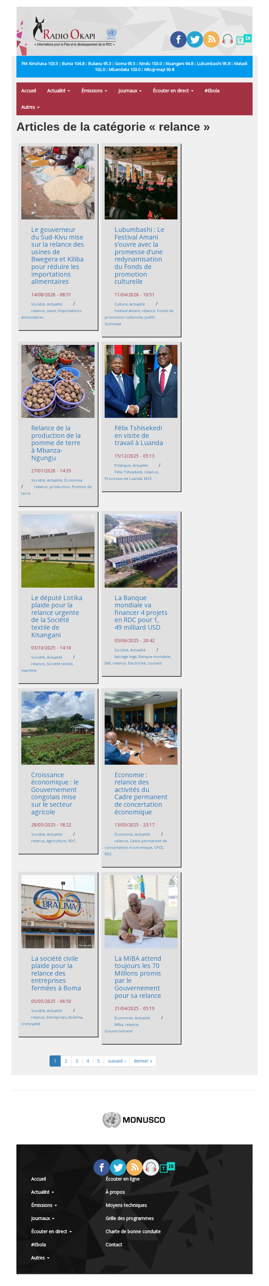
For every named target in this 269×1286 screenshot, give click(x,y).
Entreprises (57, 1017)
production (60, 486)
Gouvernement (119, 1030)
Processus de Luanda (123, 478)
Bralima (75, 1017)
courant (155, 663)
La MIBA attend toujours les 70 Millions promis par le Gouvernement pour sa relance (137, 977)
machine (29, 670)
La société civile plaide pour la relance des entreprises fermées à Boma (56, 973)
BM (108, 663)
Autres (28, 107)
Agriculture (56, 840)
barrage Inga (125, 656)
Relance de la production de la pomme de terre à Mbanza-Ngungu (56, 442)
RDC (71, 840)
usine (51, 310)
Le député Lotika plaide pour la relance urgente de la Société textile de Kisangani (56, 616)
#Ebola (212, 90)
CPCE (158, 847)
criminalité (30, 1023)
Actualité (57, 90)
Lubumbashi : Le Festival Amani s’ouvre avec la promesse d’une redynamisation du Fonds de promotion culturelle (139, 255)
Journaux (128, 90)
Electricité (137, 663)
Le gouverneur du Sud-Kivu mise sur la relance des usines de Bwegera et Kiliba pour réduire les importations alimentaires (57, 255)
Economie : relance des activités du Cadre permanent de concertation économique (141, 793)
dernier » (143, 1061)
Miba (118, 1024)
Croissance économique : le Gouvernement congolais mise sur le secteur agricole (55, 793)
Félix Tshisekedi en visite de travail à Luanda (138, 435)
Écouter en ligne (123, 1179)
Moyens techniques (126, 1205)
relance (38, 310)
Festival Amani (127, 310)
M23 (147, 478)
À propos (115, 1192)
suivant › (117, 1061)
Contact (114, 1244)
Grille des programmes (130, 1218)
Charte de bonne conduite (133, 1231)
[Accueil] (77, 31)
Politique (122, 465)
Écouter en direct (171, 90)
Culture (121, 304)
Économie (73, 480)
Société (38, 304)
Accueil (28, 90)
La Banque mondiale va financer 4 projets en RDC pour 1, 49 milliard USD (141, 612)
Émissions (92, 90)
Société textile (59, 663)
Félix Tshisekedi (128, 471)
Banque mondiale (154, 656)
